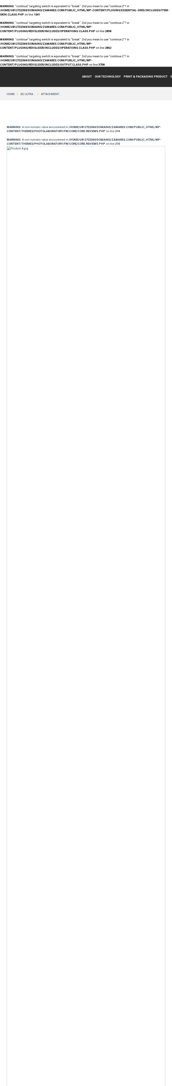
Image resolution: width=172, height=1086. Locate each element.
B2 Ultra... (28, 94)
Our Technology (108, 76)
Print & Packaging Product (146, 76)
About (87, 76)
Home (11, 94)
